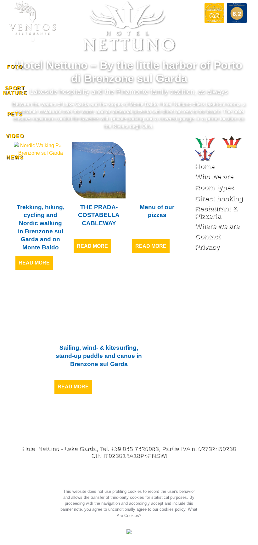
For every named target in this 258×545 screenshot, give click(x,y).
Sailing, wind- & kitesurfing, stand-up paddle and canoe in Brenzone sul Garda (99, 355)
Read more (34, 262)
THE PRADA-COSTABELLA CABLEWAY (99, 215)
